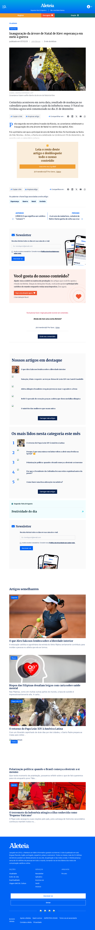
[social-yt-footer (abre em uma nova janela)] (41, 911)
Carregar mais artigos (47, 418)
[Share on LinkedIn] (72, 116)
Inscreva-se (39, 880)
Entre (58, 172)
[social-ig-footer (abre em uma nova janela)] (54, 911)
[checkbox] (12, 251)
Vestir (37, 883)
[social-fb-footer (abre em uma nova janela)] (45, 911)
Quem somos (37, 918)
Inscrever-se (18, 259)
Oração (73, 15)
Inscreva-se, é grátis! (47, 167)
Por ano (64, 874)
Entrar (48, 902)
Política (14, 742)
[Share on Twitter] (76, 116)
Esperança (15, 201)
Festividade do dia (24, 511)
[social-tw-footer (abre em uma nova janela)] (50, 911)
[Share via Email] (81, 116)
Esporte (14, 598)
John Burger (35, 41)
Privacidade (37, 922)
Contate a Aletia (26, 922)
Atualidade (13, 23)
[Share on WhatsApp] (85, 116)
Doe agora (46, 15)
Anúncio (38, 887)
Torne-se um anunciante (68, 918)
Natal (34, 201)
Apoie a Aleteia (25, 918)
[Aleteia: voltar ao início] (47, 5)
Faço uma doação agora (24, 293)
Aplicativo (38, 877)
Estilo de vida (14, 877)
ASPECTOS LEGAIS (51, 918)
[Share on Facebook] (68, 116)
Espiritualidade (14, 880)
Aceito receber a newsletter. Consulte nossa (36, 252)
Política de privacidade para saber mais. (62, 543)
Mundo (14, 785)
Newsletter (39, 874)
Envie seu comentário (47, 336)
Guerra (25, 201)
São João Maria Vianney (57, 10)
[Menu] (15, 6)
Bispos (14, 658)
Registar (21, 15)
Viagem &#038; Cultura (17, 883)
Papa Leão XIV (17, 701)
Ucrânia (43, 201)
